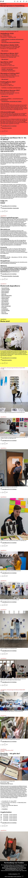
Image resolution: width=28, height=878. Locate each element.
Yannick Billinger (5, 288)
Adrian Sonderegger (6, 306)
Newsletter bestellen (7, 128)
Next (24, 389)
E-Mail (24, 121)
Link (10, 123)
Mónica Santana (5, 303)
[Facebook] (1, 130)
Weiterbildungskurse (5, 271)
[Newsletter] (20, 1)
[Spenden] (23, 1)
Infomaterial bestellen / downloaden (10, 208)
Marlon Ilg (4, 294)
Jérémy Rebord (5, 300)
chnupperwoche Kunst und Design (10, 67)
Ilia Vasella (4, 307)
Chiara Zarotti (5, 313)
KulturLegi (6, 258)
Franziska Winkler (6, 310)
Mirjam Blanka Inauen (7, 295)
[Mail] (5, 130)
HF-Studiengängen (10, 267)
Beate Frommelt (5, 291)
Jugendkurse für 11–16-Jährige (9, 125)
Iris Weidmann (5, 309)
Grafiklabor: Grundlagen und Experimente (11, 87)
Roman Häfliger (5, 292)
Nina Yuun (4, 312)
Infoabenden (15, 114)
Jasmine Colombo (6, 289)
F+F (2, 1)
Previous (3, 389)
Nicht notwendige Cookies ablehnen (13, 876)
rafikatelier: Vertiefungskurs (8, 70)
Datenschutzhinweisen (11, 868)
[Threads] (3, 130)
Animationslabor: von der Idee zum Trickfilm (11, 101)
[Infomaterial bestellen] (26, 1)
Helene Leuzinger (6, 297)
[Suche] (17, 1)
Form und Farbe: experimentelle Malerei (11, 42)
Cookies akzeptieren (13, 874)
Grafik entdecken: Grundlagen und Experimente (12, 39)
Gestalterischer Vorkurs (7, 268)
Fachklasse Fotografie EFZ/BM (12, 269)
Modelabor (4, 40)
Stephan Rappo (5, 298)
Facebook (2, 203)
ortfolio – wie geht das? (7, 69)
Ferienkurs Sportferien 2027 (6, 750)
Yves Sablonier (5, 301)
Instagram (2, 202)
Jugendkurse (3, 283)
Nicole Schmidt (5, 304)
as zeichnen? (5, 50)
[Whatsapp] (6, 130)
